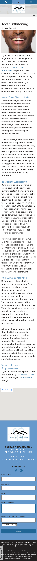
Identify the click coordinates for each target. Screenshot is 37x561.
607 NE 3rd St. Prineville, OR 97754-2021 (18, 450)
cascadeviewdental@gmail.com (18, 460)
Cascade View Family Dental (27, 542)
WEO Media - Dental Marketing (16, 544)
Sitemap (32, 546)
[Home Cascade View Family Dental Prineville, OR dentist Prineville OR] (18, 9)
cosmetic (15, 67)
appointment (26, 377)
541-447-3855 (27, 374)
